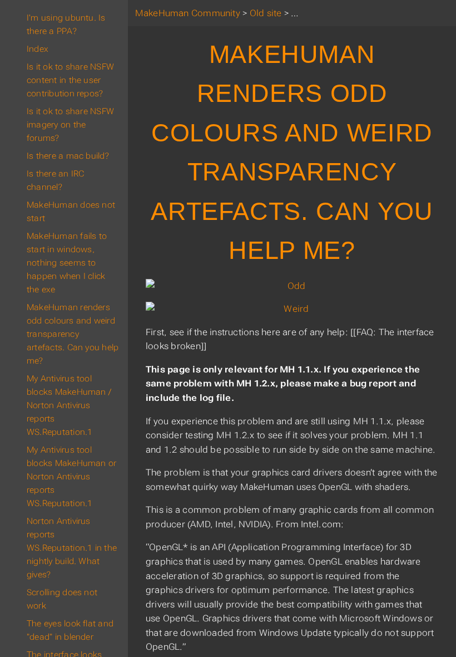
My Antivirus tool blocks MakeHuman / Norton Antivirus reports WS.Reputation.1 (69, 405)
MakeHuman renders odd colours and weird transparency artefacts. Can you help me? (72, 334)
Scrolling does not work (62, 599)
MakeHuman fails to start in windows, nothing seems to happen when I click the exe (67, 263)
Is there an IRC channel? (55, 180)
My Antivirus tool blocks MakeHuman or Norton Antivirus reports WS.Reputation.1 (71, 476)
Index (37, 49)
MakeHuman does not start (71, 211)
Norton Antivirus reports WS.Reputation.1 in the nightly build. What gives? (72, 548)
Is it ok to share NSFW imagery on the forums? (70, 124)
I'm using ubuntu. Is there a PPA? (66, 24)
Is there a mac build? (68, 156)
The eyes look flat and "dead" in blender (70, 630)
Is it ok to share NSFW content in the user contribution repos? (70, 80)
